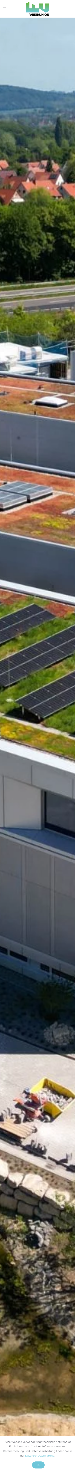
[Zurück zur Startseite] (37, 9)
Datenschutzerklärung (39, 1455)
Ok (38, 1465)
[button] (4, 9)
